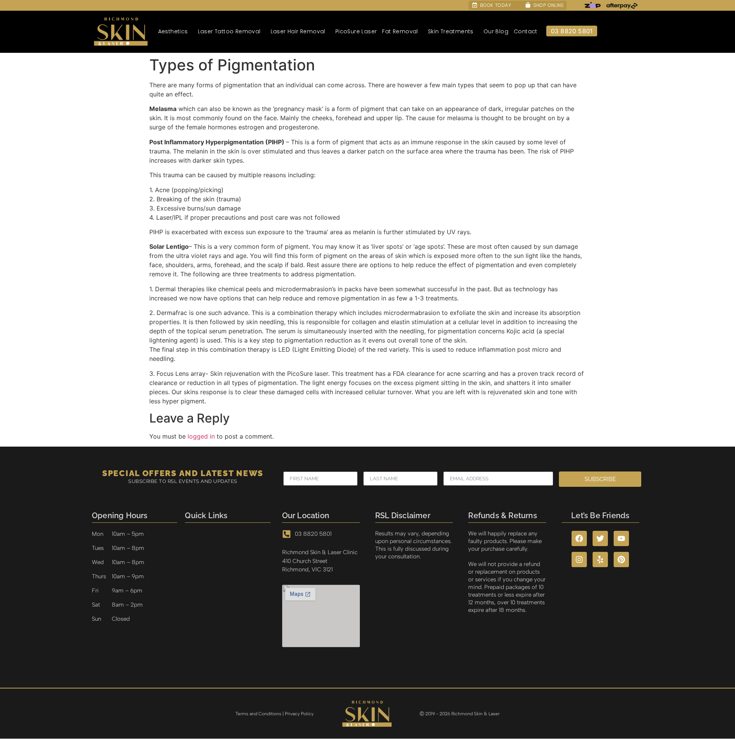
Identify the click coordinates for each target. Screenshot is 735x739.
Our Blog (495, 31)
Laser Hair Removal (298, 31)
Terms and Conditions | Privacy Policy (274, 713)
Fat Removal (400, 31)
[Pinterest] (621, 559)
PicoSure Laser (356, 31)
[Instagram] (579, 559)
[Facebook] (579, 538)
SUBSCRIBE (600, 479)
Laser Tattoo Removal (229, 31)
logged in (201, 436)
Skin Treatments (451, 31)
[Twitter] (600, 538)
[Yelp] (600, 559)
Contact (525, 31)
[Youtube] (621, 538)
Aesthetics (173, 31)
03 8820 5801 (572, 31)
